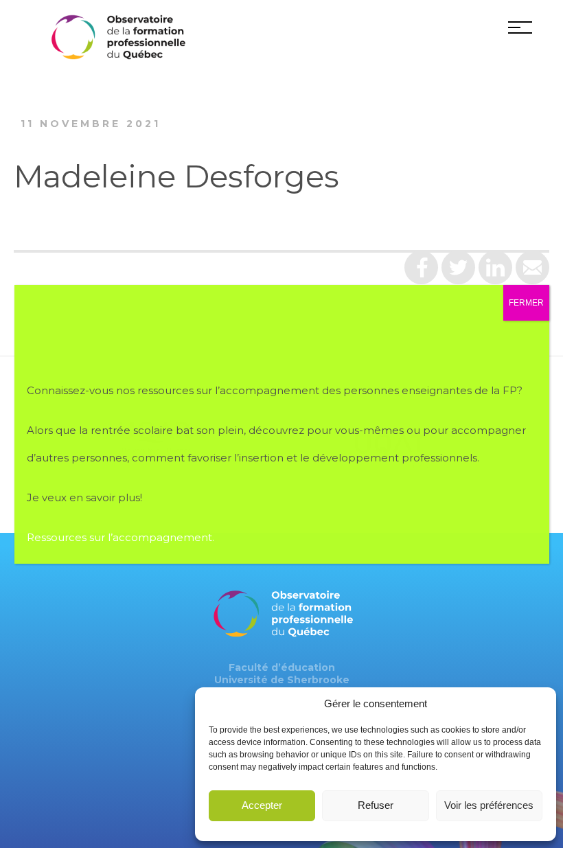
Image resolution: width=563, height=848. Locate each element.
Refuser (375, 805)
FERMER (526, 303)
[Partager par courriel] (532, 272)
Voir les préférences (488, 805)
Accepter (262, 805)
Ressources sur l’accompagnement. (122, 537)
